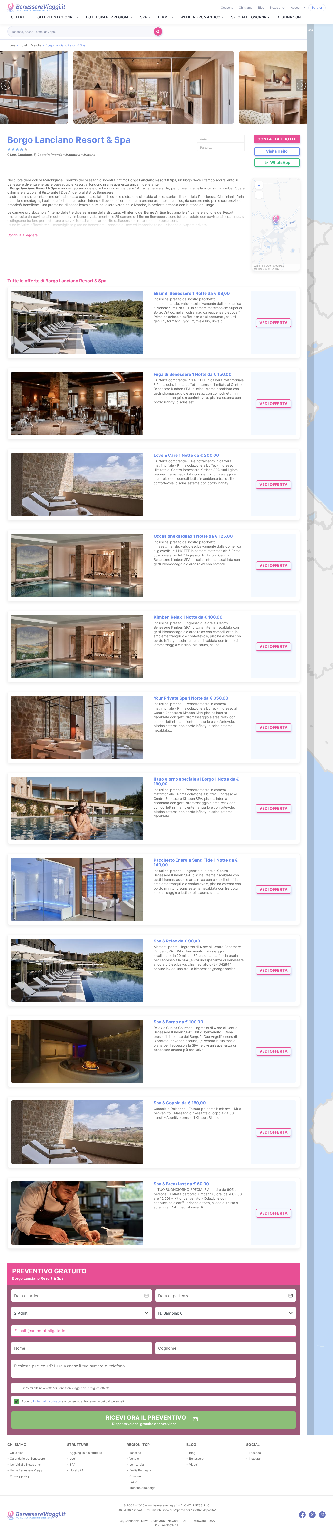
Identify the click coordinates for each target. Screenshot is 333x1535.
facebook (302, 1514)
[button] (276, 220)
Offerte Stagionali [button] (56, 17)
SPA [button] (144, 17)
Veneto (134, 1458)
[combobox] (81, 31)
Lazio (133, 1482)
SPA (72, 1464)
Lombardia (136, 1464)
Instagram (255, 1458)
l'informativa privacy (47, 1401)
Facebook (256, 1453)
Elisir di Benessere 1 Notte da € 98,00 (192, 293)
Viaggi (193, 1464)
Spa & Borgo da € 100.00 (178, 1022)
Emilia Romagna (140, 1470)
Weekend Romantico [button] (200, 17)
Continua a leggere (22, 235)
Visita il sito (277, 151)
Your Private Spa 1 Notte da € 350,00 (191, 698)
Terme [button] (164, 17)
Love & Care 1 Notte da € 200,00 (186, 455)
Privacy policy (19, 1476)
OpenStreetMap (275, 265)
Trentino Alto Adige (142, 1488)
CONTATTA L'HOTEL (276, 139)
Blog (261, 7)
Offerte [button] (19, 17)
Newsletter (277, 7)
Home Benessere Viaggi (26, 1470)
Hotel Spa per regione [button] (108, 17)
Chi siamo (245, 7)
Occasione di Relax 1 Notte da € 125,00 (193, 536)
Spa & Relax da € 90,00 (177, 941)
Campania (136, 1476)
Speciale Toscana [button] (249, 17)
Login (73, 1458)
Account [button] (297, 7)
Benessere (196, 1458)
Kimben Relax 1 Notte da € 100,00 (188, 617)
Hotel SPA (76, 1470)
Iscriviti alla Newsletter (25, 1464)
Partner (317, 7)
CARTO (275, 269)
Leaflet (257, 265)
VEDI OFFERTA (273, 322)
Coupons (227, 7)
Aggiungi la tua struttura (86, 1453)
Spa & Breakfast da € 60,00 (181, 1183)
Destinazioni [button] (290, 17)
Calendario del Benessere (27, 1458)
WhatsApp (279, 162)
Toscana (135, 1453)
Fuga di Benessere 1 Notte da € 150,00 (193, 374)
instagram (322, 1514)
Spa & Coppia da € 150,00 (180, 1102)
